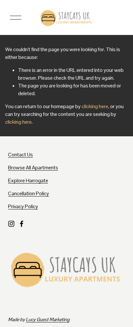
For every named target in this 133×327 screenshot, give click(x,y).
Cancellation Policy (28, 193)
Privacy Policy (23, 206)
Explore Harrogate (28, 180)
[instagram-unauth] (11, 223)
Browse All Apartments (33, 167)
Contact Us (20, 154)
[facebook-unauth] (21, 223)
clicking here (95, 106)
